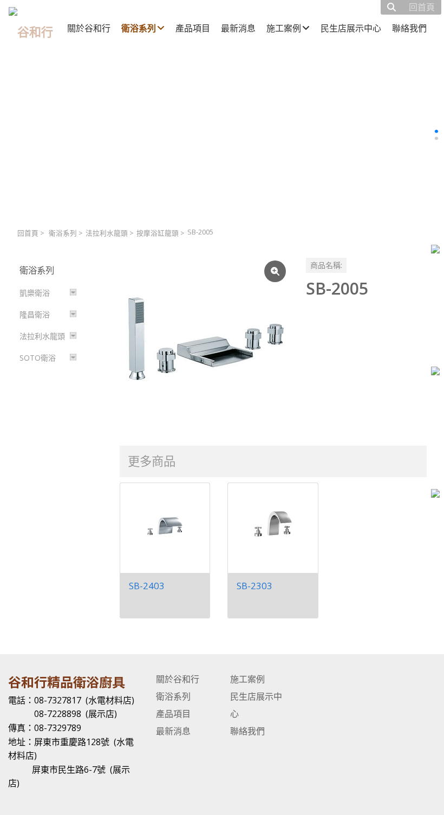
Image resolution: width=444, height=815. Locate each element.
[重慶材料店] (435, 372)
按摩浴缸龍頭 (157, 233)
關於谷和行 (177, 679)
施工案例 (247, 679)
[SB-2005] (204, 342)
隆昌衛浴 (34, 314)
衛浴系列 (63, 233)
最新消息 (173, 731)
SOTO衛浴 (37, 358)
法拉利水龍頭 (107, 233)
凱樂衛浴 (34, 293)
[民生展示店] (435, 250)
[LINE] (435, 495)
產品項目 (173, 714)
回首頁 (27, 233)
